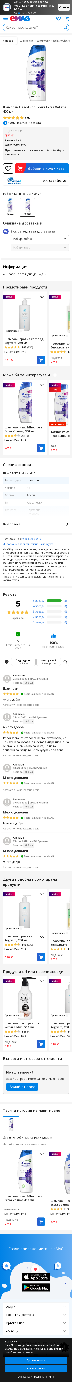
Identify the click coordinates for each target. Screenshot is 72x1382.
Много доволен (15, 777)
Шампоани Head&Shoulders (53, 40)
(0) (65, 606)
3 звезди (39, 611)
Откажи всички (36, 1368)
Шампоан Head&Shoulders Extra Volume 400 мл (23, 1198)
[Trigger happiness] (5, 18)
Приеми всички (36, 1360)
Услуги (10, 1306)
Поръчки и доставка (20, 1315)
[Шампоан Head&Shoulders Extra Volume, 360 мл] (25, 402)
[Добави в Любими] (8, 168)
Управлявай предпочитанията (36, 1376)
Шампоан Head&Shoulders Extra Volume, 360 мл (23, 429)
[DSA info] (55, 375)
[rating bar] (54, 601)
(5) (65, 601)
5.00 (27, 118)
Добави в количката (46, 168)
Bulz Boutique (55, 150)
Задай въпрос (22, 1086)
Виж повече (11, 524)
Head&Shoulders (31, 538)
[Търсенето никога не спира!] (20, 18)
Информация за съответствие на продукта (28, 544)
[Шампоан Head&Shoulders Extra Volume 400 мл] (25, 1171)
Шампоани (26, 40)
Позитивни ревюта (11, 123)
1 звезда (39, 622)
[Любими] (58, 19)
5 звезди (39, 601)
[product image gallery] (36, 73)
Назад (9, 40)
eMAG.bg (12, 1331)
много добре (13, 727)
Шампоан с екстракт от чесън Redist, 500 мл (21, 1025)
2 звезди (39, 617)
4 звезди (39, 606)
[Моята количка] (67, 19)
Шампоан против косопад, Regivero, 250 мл (24, 341)
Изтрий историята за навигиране (24, 1144)
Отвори (64, 7)
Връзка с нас (15, 1323)
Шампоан (10, 688)
